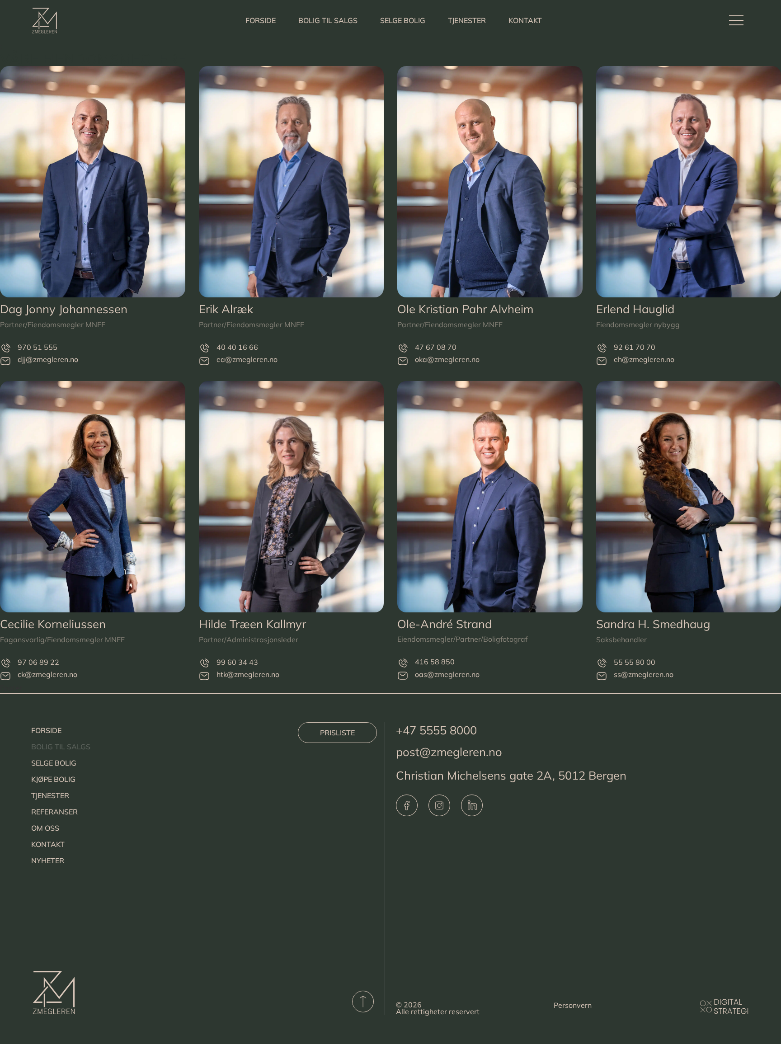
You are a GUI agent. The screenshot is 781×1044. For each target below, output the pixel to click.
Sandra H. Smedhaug (653, 623)
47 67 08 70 (435, 347)
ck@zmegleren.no (47, 674)
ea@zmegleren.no (247, 359)
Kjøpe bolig (53, 779)
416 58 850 (435, 661)
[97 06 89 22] (5, 663)
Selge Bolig (402, 20)
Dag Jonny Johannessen (63, 308)
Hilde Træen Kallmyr (252, 623)
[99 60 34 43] (204, 663)
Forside (260, 20)
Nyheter (47, 860)
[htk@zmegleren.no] (204, 675)
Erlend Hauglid (635, 308)
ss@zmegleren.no (643, 674)
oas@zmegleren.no (447, 674)
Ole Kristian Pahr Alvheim (465, 308)
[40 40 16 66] (204, 348)
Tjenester (467, 20)
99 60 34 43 (237, 662)
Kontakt (525, 20)
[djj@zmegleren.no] (5, 360)
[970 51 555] (5, 348)
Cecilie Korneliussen (53, 623)
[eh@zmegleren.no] (601, 360)
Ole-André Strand (444, 623)
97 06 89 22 (38, 662)
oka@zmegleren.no (447, 359)
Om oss (45, 827)
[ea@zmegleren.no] (204, 360)
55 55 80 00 (634, 662)
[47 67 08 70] (402, 348)
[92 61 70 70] (601, 348)
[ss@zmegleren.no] (601, 675)
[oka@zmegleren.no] (402, 360)
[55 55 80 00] (601, 663)
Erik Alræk (226, 308)
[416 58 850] (402, 662)
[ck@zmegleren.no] (5, 675)
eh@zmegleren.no (644, 359)
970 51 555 (37, 347)
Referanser (54, 811)
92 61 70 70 (634, 347)
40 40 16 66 (237, 347)
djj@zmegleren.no (48, 359)
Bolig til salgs (328, 20)
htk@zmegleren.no (247, 674)
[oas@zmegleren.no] (402, 675)
